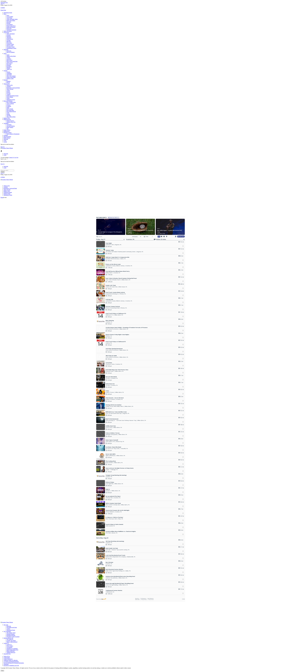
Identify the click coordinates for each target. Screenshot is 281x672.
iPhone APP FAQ (10, 651)
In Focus (8, 105)
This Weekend (143, 598)
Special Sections (7, 136)
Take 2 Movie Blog (10, 116)
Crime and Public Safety (12, 19)
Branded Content (7, 132)
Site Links (6, 624)
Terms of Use (151, 599)
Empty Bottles (9, 97)
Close (2, 670)
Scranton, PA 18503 (11, 640)
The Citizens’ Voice (11, 632)
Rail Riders (9, 66)
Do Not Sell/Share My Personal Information (14, 663)
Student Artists (7, 193)
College (8, 57)
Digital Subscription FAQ (12, 649)
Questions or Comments (12, 648)
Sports (5, 53)
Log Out (16, 157)
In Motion (8, 106)
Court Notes (9, 18)
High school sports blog (11, 61)
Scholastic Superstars (11, 29)
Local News (6, 32)
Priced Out (8, 28)
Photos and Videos (10, 20)
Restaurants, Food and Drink (13, 87)
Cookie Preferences (8, 659)
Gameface (8, 58)
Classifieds (6, 123)
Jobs (7, 128)
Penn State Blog (10, 110)
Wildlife (8, 68)
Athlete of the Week (11, 56)
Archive (8, 628)
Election (8, 23)
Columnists (9, 73)
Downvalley (9, 43)
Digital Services (7, 119)
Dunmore (8, 36)
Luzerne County (10, 44)
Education (8, 21)
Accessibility (9, 647)
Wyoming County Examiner (12, 636)
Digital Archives (10, 120)
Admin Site (137, 599)
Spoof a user (3, 159)
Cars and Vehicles (10, 126)
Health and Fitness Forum (12, 95)
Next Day (137, 598)
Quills (7, 112)
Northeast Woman (8, 192)
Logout (5, 141)
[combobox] (136, 236)
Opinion (5, 70)
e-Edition (6, 135)
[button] (140, 1)
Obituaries (6, 49)
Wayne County (9, 45)
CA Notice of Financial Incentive (11, 661)
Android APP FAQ (10, 652)
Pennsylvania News (11, 25)
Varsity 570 (9, 69)
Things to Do (7, 83)
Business (6, 79)
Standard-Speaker (10, 634)
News (5, 14)
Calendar (8, 86)
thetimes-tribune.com (8, 638)
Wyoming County (10, 47)
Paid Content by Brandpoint (12, 134)
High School (9, 60)
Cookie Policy (7, 657)
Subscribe (6, 139)
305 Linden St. (9, 639)
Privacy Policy (144, 599)
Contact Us (11, 157)
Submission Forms (8, 12)
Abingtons (8, 37)
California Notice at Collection (11, 660)
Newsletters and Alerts (11, 627)
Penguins (8, 65)
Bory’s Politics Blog (11, 102)
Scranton (8, 35)
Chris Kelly (9, 74)
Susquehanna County (11, 48)
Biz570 (8, 82)
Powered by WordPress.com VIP (11, 665)
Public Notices (9, 127)
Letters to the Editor (11, 77)
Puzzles (8, 91)
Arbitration (6, 664)
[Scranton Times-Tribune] (7, 148)
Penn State (8, 64)
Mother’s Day (7, 118)
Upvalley (8, 40)
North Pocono (9, 39)
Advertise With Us (114, 217)
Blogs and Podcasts (8, 101)
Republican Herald (10, 635)
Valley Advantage (8, 31)
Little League (9, 62)
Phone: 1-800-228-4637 (11, 642)
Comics (8, 90)
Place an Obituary (10, 52)
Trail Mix (8, 115)
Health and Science (10, 27)
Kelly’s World (9, 108)
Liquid (8, 98)
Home (2, 197)
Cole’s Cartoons (10, 103)
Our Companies (7, 631)
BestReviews (7, 131)
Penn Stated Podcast (11, 111)
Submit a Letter (10, 78)
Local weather (9, 16)
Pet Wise (8, 93)
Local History (9, 24)
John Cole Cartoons (11, 76)
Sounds (8, 114)
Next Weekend (150, 598)
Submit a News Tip (10, 122)
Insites (7, 107)
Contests (8, 94)
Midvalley (8, 41)
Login (5, 140)
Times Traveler (9, 89)
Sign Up (2, 146)
